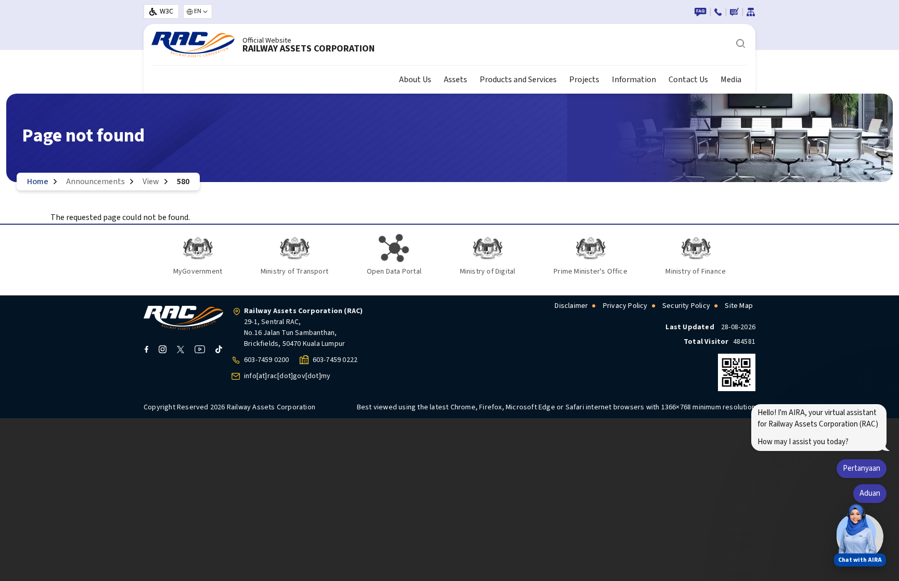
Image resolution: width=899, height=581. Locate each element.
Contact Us (688, 79)
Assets (455, 79)
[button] (856, 533)
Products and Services (518, 79)
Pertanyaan (861, 468)
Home (37, 181)
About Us (415, 79)
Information (634, 79)
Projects (584, 79)
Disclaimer (571, 306)
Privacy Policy (625, 306)
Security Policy (686, 306)
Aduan (869, 493)
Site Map (739, 306)
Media (731, 79)
